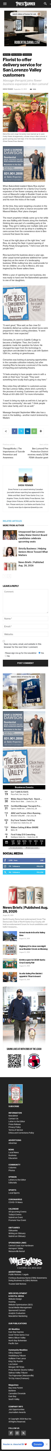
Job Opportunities (16, 1409)
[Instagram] (17, 1433)
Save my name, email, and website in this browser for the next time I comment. (22, 645)
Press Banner (16, 55)
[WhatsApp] (34, 431)
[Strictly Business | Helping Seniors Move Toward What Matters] (10, 552)
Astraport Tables (15, 1248)
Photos (11, 1170)
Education (12, 1158)
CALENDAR (13, 1209)
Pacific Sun (13, 1343)
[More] (41, 431)
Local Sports (14, 1193)
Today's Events (14, 1214)
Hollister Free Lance (17, 1358)
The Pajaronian (15, 1375)
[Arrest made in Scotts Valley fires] (10, 936)
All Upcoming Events (17, 1212)
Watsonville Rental (16, 1251)
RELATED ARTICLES (12, 521)
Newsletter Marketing (17, 1316)
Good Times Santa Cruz (18, 1335)
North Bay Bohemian (17, 1340)
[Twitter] (21, 431)
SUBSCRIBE (13, 1106)
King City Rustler (15, 1361)
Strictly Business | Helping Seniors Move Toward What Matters (33, 552)
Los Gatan (13, 1364)
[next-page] (9, 576)
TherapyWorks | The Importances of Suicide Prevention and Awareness (14, 453)
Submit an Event (15, 1217)
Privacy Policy (14, 1127)
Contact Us (13, 1118)
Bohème (12, 1390)
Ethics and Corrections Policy (21, 1133)
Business (7, 55)
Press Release (14, 1124)
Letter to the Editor (16, 1121)
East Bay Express (16, 1332)
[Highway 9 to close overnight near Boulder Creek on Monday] (10, 950)
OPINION (12, 1177)
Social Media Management (20, 1307)
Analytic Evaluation (16, 1313)
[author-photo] (25, 475)
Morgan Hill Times (16, 1367)
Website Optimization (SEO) (20, 1305)
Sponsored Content (17, 1310)
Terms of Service (15, 1130)
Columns (12, 1167)
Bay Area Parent (15, 1388)
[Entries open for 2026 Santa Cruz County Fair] (10, 963)
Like (41, 860)
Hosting (11, 1302)
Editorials (12, 1183)
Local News (13, 1152)
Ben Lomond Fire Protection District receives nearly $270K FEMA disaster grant (38, 453)
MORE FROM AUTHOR (13, 525)
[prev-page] (4, 576)
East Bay (12, 1396)
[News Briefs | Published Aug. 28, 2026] (10, 565)
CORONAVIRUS (15, 1199)
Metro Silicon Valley (17, 1338)
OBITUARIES (14, 1227)
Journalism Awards (17, 1412)
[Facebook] (14, 431)
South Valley (13, 1399)
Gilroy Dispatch (15, 1353)
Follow (40, 866)
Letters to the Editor (17, 1180)
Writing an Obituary (17, 1233)
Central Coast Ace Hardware (20, 1245)
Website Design (15, 1299)
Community (27, 55)
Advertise (12, 1143)
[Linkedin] (27, 431)
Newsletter (13, 1116)
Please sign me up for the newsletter (21, 653)
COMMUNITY (14, 1165)
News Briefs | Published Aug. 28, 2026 (25, 909)
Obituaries (13, 1230)
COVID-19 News (15, 1202)
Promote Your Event (17, 1220)
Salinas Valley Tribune (17, 1373)
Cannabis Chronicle (17, 1393)
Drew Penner (8, 89)
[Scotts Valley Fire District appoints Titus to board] (10, 977)
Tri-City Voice (14, 1378)
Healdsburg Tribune (17, 1355)
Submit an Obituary (17, 1236)
